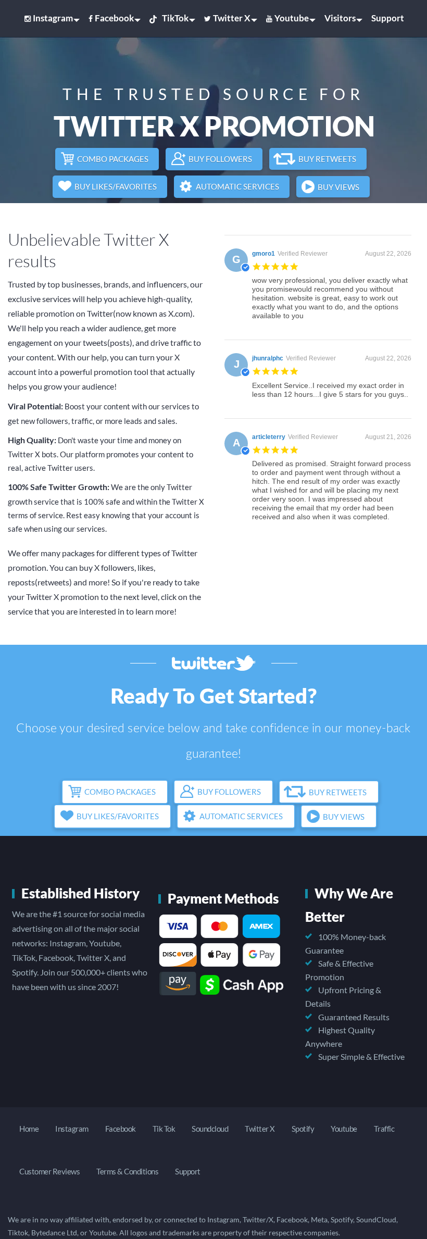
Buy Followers (220, 159)
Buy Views (338, 187)
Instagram (53, 17)
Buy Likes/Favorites (115, 186)
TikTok (175, 17)
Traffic (384, 1128)
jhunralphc (267, 358)
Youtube (291, 17)
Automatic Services (237, 186)
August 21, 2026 (388, 437)
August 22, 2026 (388, 253)
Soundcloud (210, 1128)
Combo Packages (112, 159)
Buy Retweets (327, 159)
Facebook (114, 17)
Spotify (303, 1128)
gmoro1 (263, 253)
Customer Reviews (49, 1171)
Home (29, 1128)
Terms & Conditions (127, 1171)
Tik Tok (164, 1128)
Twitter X (231, 17)
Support (387, 17)
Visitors (340, 17)
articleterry (268, 437)
